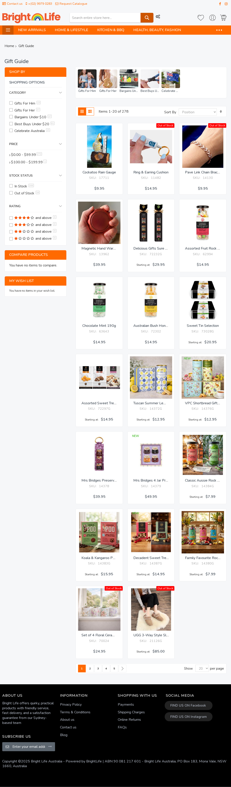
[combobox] (112, 18)
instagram (225, 4)
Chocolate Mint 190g (99, 325)
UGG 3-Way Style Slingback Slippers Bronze (168, 635)
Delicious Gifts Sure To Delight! (157, 248)
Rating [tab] (15, 206)
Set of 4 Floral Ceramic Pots (103, 635)
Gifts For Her (108, 91)
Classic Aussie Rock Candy (206, 480)
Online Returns (129, 719)
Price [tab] (13, 144)
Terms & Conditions (75, 712)
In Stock (23, 186)
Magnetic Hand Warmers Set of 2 (108, 248)
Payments (126, 704)
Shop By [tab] (17, 71)
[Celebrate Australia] (171, 78)
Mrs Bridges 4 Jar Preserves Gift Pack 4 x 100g (171, 480)
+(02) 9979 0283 (40, 4)
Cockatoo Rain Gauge (99, 172)
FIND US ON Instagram (188, 716)
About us (67, 719)
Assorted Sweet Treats (100, 403)
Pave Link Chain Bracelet (204, 172)
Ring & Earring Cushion (151, 172)
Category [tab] (17, 93)
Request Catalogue (73, 4)
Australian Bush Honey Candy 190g (161, 325)
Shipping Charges (131, 712)
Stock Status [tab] (21, 175)
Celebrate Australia (171, 91)
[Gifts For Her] (108, 78)
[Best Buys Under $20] (150, 78)
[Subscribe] (50, 746)
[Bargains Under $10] (129, 78)
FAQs (122, 727)
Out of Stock (26, 193)
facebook (219, 4)
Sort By (170, 112)
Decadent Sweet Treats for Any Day (162, 557)
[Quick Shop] (99, 159)
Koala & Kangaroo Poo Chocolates (108, 557)
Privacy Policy (71, 704)
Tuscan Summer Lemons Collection (160, 403)
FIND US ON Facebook (188, 705)
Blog (63, 734)
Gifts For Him (87, 91)
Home (9, 45)
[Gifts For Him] (87, 78)
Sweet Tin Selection (203, 325)
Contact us (15, 4)
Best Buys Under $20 (150, 91)
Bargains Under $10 (129, 91)
